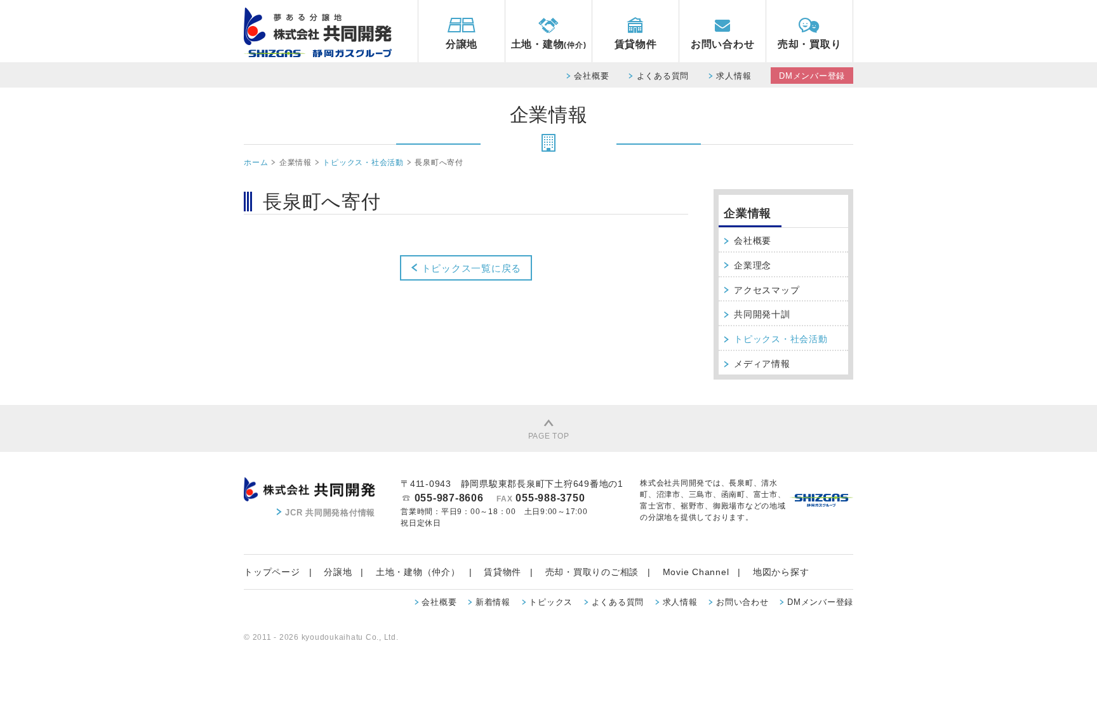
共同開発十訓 (762, 314)
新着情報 (492, 602)
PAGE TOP (548, 436)
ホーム (256, 162)
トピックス (551, 602)
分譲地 (461, 44)
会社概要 (591, 76)
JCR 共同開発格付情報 (330, 512)
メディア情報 (762, 364)
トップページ (272, 572)
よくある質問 (663, 76)
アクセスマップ (766, 290)
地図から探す (781, 572)
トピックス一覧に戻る (469, 268)
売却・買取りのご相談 (592, 572)
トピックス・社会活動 (363, 162)
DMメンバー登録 (812, 76)
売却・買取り (810, 44)
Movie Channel (696, 572)
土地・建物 (549, 44)
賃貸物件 (636, 44)
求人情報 (733, 76)
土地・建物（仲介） (418, 572)
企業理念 (752, 265)
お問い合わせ (723, 44)
